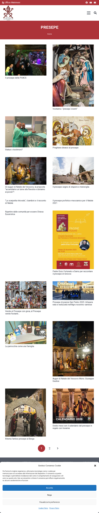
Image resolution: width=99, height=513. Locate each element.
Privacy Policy (54, 508)
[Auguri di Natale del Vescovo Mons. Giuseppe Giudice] (73, 348)
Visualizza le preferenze (49, 502)
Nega (49, 495)
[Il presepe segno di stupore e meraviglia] (73, 171)
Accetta (49, 488)
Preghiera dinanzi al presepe (66, 147)
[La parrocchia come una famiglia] (25, 332)
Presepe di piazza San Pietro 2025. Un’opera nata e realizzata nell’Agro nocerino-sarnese (73, 303)
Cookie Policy (43, 508)
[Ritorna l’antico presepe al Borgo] (25, 413)
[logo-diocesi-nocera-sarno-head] (8, 13)
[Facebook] (87, 3)
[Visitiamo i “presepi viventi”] (73, 75)
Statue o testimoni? (14, 149)
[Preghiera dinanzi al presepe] (73, 130)
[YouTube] (91, 3)
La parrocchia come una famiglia (19, 346)
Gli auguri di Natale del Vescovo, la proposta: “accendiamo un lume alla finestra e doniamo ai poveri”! (25, 189)
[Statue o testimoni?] (25, 131)
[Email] (95, 3)
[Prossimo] (57, 448)
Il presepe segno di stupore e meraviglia (71, 187)
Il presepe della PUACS (15, 78)
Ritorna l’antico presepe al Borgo (19, 439)
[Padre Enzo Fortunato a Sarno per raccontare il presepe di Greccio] (73, 240)
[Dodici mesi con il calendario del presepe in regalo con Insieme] (73, 406)
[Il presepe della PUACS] (25, 60)
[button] (95, 465)
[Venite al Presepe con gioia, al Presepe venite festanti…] (25, 295)
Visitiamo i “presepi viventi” (65, 109)
